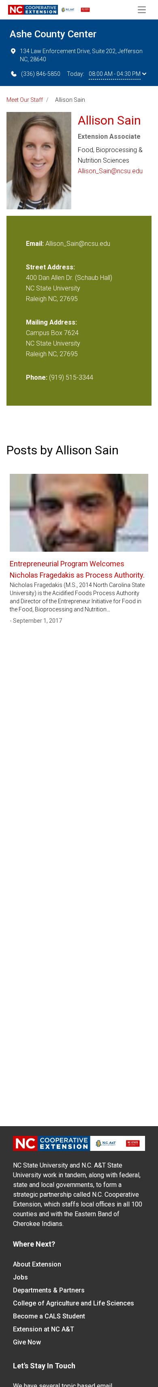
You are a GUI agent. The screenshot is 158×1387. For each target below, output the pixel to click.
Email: (35, 243)
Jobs (20, 1277)
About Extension (37, 1264)
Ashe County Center (53, 34)
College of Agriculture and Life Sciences (73, 1303)
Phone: (36, 377)
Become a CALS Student (49, 1316)
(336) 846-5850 (40, 74)
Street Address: (50, 267)
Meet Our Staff (24, 100)
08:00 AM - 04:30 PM (115, 74)
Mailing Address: (51, 322)
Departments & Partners (49, 1290)
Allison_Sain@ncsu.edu (110, 171)
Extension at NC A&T (43, 1329)
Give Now (27, 1342)
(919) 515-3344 (71, 377)
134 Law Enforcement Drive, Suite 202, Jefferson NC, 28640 (81, 55)
